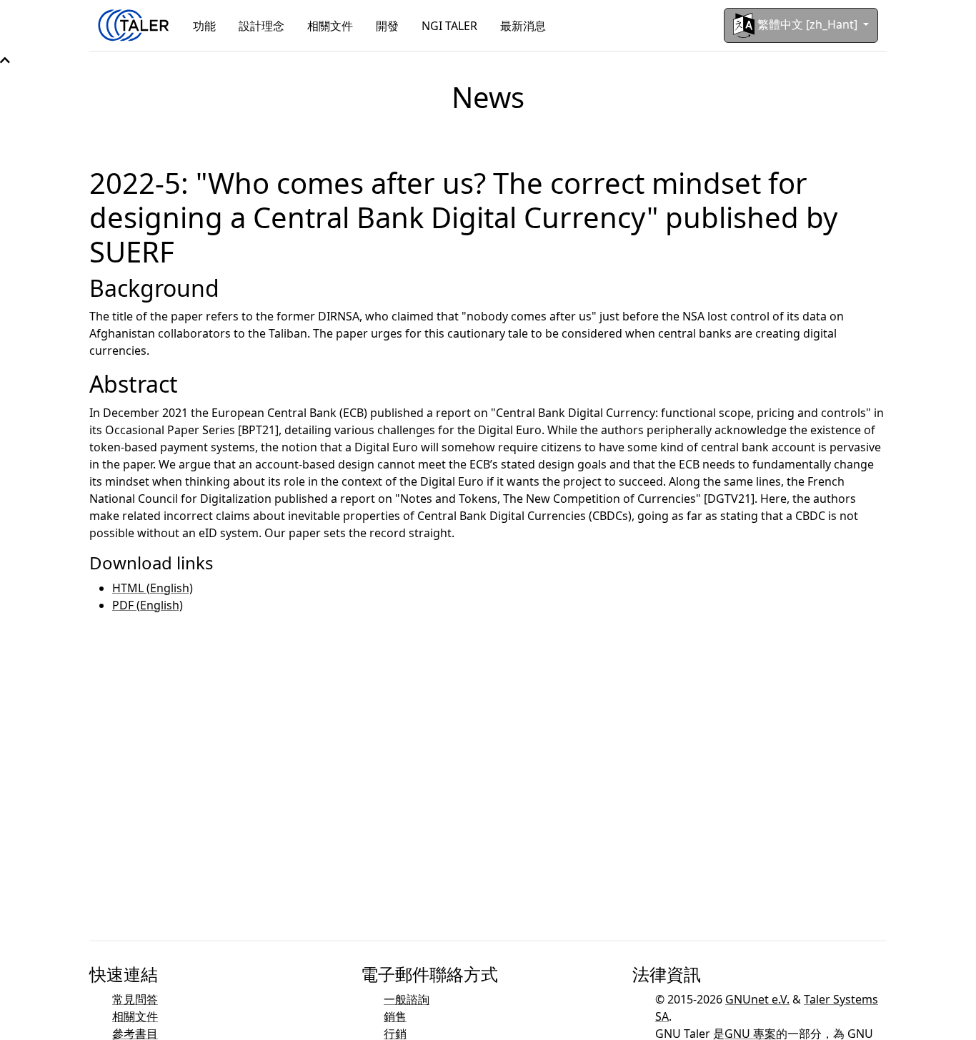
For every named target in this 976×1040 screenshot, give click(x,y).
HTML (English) (152, 588)
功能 (204, 26)
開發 (387, 26)
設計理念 (261, 26)
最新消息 (523, 26)
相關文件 (330, 26)
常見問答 (135, 999)
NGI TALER (449, 26)
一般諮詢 (406, 999)
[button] (5, 60)
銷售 (395, 1016)
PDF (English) (147, 605)
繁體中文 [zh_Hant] (807, 24)
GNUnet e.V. (757, 999)
